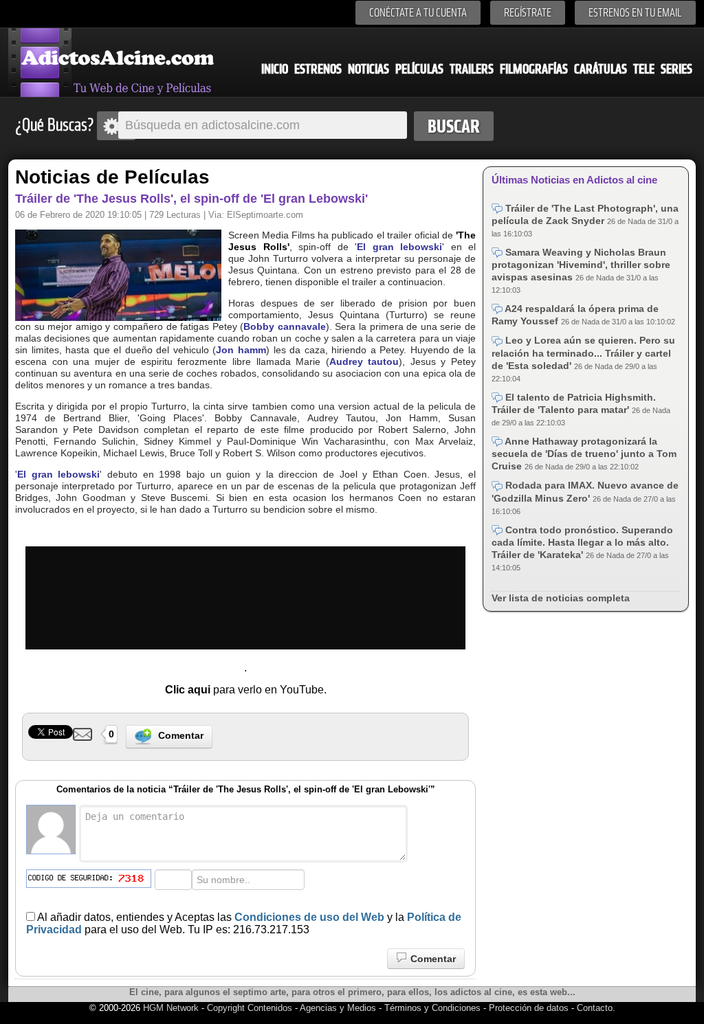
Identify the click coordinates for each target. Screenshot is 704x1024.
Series (676, 69)
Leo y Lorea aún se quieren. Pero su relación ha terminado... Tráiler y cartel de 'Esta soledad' (583, 352)
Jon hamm (241, 349)
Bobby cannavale (284, 326)
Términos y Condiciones (433, 1008)
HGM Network (171, 1008)
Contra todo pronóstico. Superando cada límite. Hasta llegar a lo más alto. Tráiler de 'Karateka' (582, 542)
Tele (643, 69)
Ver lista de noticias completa (561, 597)
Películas (419, 69)
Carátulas (600, 69)
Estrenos (318, 69)
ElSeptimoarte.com (265, 215)
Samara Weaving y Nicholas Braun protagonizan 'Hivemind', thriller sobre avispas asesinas (581, 264)
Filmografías (534, 69)
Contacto (595, 1008)
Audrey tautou (364, 361)
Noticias (368, 69)
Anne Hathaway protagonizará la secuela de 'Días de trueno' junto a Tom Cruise (584, 453)
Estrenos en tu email (635, 12)
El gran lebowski (399, 246)
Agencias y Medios (338, 1008)
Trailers (472, 69)
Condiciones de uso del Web (309, 917)
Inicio (274, 69)
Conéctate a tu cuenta (418, 12)
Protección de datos (529, 1008)
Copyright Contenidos (249, 1008)
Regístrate (527, 12)
